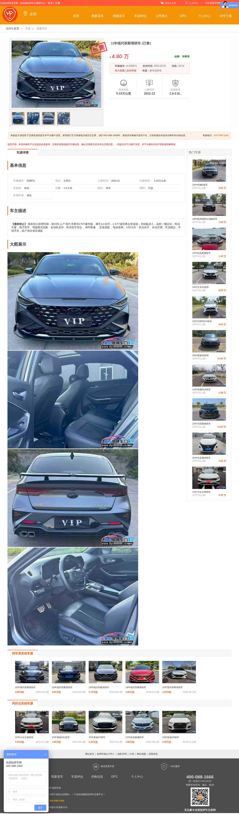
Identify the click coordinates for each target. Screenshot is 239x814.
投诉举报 (131, 70)
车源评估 (140, 16)
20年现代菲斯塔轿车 (25, 687)
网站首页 (89, 754)
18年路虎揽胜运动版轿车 (204, 219)
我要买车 (97, 16)
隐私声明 (122, 754)
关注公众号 (170, 3)
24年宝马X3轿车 (200, 287)
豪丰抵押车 (156, 70)
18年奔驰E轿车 (200, 184)
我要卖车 (119, 16)
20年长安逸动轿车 (201, 458)
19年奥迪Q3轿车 (170, 737)
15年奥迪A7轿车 (97, 737)
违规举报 (153, 754)
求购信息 (97, 776)
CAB (131, 754)
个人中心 (193, 3)
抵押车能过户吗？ (106, 754)
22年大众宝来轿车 (201, 492)
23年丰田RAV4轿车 (202, 321)
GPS (183, 16)
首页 (76, 16)
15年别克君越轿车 (201, 253)
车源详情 (23, 152)
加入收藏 (120, 70)
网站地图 (141, 754)
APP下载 (226, 16)
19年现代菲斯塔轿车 (62, 687)
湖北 (29, 195)
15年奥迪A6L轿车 (61, 737)
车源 (27, 28)
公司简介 (162, 16)
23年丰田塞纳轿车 (201, 423)
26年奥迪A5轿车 (200, 355)
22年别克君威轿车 (134, 737)
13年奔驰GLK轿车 (201, 389)
